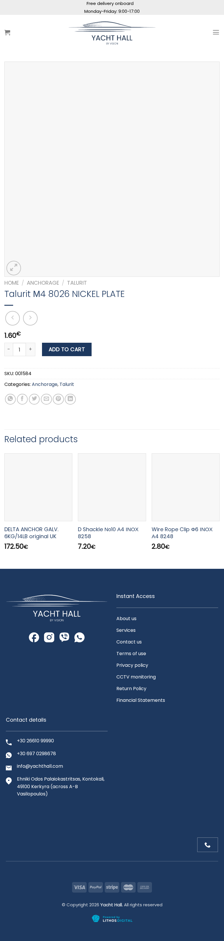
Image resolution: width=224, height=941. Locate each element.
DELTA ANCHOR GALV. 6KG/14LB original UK (31, 533)
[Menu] (216, 32)
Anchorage (43, 282)
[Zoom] (13, 268)
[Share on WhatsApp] (10, 399)
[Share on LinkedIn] (70, 399)
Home (11, 282)
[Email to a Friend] (46, 399)
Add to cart (67, 349)
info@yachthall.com (40, 766)
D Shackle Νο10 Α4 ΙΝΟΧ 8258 (108, 533)
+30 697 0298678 (36, 753)
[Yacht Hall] (112, 32)
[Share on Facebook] (22, 399)
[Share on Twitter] (34, 399)
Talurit (77, 282)
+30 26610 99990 (35, 740)
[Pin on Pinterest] (58, 399)
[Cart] (7, 32)
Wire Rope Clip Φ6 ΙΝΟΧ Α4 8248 (182, 533)
